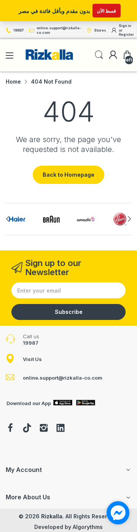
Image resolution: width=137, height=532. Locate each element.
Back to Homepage (68, 174)
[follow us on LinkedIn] (60, 428)
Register (126, 34)
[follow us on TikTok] (27, 428)
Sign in (125, 26)
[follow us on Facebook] (10, 428)
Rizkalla (51, 516)
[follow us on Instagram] (43, 428)
